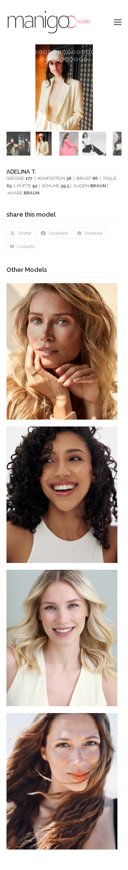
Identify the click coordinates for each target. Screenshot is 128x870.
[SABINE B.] (61, 780)
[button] (118, 22)
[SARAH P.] (61, 637)
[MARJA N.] (61, 350)
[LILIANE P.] (61, 494)
